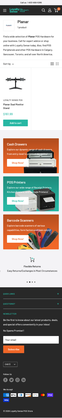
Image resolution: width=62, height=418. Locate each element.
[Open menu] (4, 10)
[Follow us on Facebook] (5, 380)
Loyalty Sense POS (13, 100)
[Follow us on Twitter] (11, 380)
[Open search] (43, 10)
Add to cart (15, 123)
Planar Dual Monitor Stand (13, 106)
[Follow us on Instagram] (17, 380)
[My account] (49, 10)
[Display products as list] (57, 63)
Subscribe (13, 349)
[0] (56, 10)
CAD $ (7, 364)
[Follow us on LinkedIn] (23, 380)
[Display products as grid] (52, 63)
